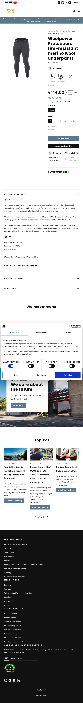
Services (7, 589)
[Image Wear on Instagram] (62, 2)
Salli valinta (41, 375)
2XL (72, 121)
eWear (75, 2)
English (40, 690)
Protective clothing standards (15, 568)
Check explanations (53, 85)
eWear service (52, 129)
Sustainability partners (12, 629)
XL (66, 121)
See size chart (52, 126)
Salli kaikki (68, 375)
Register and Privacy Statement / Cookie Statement (24, 564)
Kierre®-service (10, 617)
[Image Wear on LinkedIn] (66, 2)
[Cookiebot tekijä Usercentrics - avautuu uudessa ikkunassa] (71, 326)
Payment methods (11, 556)
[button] (73, 11)
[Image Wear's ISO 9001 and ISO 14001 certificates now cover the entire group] (41, 454)
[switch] (31, 366)
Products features (15, 195)
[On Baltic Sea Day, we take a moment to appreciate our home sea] (15, 454)
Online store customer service (15, 544)
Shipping (68, 92)
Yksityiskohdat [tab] (41, 332)
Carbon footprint (10, 613)
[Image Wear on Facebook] (59, 2)
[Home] (11, 11)
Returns (7, 560)
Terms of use (9, 552)
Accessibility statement (13, 621)
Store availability (63, 146)
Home (50, 31)
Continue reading (14, 500)
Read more (18, 405)
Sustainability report (12, 634)
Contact (7, 605)
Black (52, 110)
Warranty (7, 572)
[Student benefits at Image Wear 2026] (67, 454)
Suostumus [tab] (14, 332)
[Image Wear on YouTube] (69, 2)
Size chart (8, 548)
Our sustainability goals (13, 638)
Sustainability (9, 597)
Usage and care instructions (20, 266)
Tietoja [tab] (68, 332)
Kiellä (15, 375)
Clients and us (9, 601)
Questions (10, 289)
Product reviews (13, 279)
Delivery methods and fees (14, 576)
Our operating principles (13, 625)
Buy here (7, 585)
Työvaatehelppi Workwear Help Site (18, 593)
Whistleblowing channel (13, 642)
